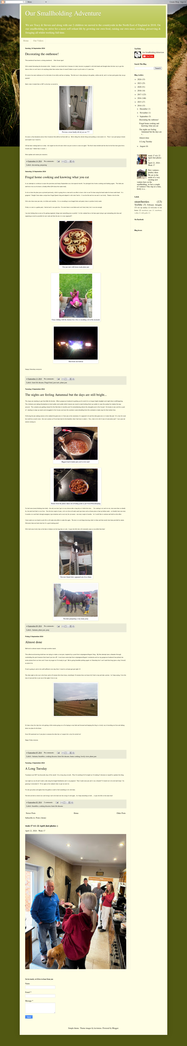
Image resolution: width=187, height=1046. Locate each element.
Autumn (35, 630)
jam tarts (56, 382)
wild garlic (144, 213)
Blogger (115, 1028)
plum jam (63, 382)
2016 (139, 98)
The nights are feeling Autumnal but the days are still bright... (66, 394)
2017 (139, 94)
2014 (139, 105)
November (144, 112)
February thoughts (154, 204)
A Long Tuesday (36, 768)
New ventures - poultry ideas (154, 171)
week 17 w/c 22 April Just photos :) (41, 825)
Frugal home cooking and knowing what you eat (57, 177)
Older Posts (121, 813)
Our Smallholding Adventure (63, 13)
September (144, 116)
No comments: (49, 161)
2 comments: (48, 802)
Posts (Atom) (41, 817)
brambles (41, 756)
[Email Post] (58, 161)
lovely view (85, 756)
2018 (139, 90)
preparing (43, 165)
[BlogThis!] (65, 161)
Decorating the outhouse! (42, 54)
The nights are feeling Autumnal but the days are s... (150, 131)
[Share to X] (68, 161)
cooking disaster (51, 756)
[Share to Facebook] (70, 161)
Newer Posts (30, 813)
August (143, 146)
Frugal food (48, 382)
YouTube (138, 204)
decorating (35, 165)
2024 (139, 79)
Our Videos (38, 40)
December (144, 108)
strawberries (141, 201)
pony (47, 630)
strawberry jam (147, 210)
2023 (139, 83)
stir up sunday (142, 207)
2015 (139, 101)
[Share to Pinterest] (73, 161)
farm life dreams (38, 382)
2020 (139, 87)
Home (26, 40)
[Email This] (63, 161)
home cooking (75, 756)
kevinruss (97, 1028)
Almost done (33, 642)
